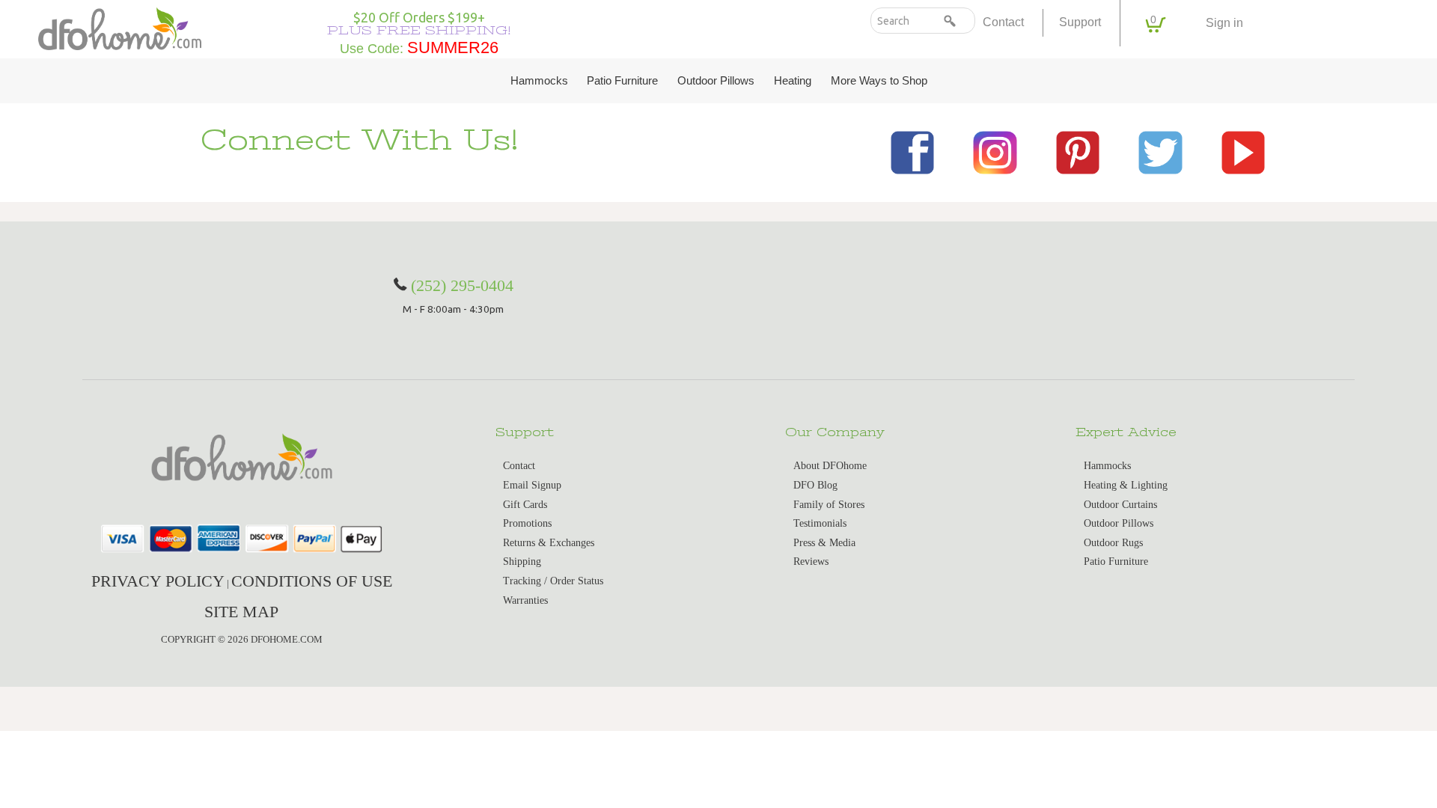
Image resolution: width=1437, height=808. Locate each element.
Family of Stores (828, 504)
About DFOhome (830, 465)
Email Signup (532, 485)
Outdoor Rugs (1113, 542)
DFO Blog (815, 485)
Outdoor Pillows (715, 81)
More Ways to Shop (879, 81)
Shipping (522, 561)
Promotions (527, 523)
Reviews (811, 561)
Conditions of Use (311, 581)
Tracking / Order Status (553, 581)
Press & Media (824, 542)
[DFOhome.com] (119, 27)
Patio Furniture (622, 81)
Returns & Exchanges (548, 542)
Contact (1003, 22)
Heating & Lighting (1126, 485)
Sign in (1224, 22)
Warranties (525, 600)
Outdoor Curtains (1120, 504)
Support (1080, 22)
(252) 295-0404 (462, 285)
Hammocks (539, 81)
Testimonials (819, 523)
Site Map (241, 611)
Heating (792, 81)
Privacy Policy (158, 581)
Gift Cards (525, 504)
